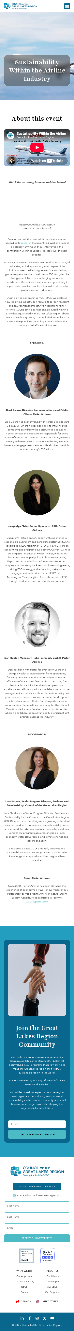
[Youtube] (52, 1318)
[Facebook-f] (29, 1318)
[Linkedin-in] (22, 1318)
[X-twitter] (44, 1318)
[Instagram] (37, 1318)
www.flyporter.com (37, 901)
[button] (67, 6)
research (26, 243)
